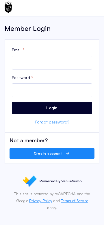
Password (21, 77)
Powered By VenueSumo (61, 181)
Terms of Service (74, 200)
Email (16, 49)
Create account (48, 153)
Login (51, 107)
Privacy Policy (40, 200)
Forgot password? (52, 121)
